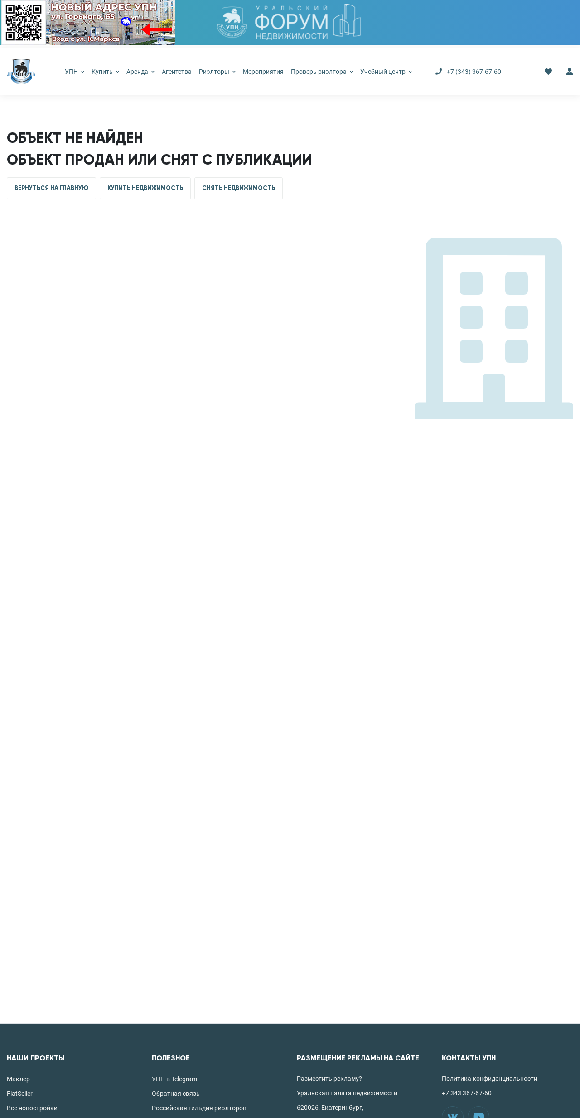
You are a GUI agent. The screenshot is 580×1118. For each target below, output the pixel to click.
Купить (103, 71)
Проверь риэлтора (319, 71)
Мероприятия (263, 71)
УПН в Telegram (174, 1079)
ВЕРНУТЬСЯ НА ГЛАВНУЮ (51, 188)
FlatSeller (20, 1093)
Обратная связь (176, 1093)
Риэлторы (215, 71)
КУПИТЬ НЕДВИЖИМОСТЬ (145, 188)
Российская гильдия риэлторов (199, 1108)
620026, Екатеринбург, (330, 1107)
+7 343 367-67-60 (467, 1093)
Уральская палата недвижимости (347, 1093)
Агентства (177, 71)
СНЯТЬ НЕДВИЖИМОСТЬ (238, 188)
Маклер (18, 1079)
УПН (72, 71)
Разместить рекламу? (329, 1078)
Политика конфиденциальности (489, 1078)
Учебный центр (383, 71)
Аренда (138, 71)
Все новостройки (32, 1108)
